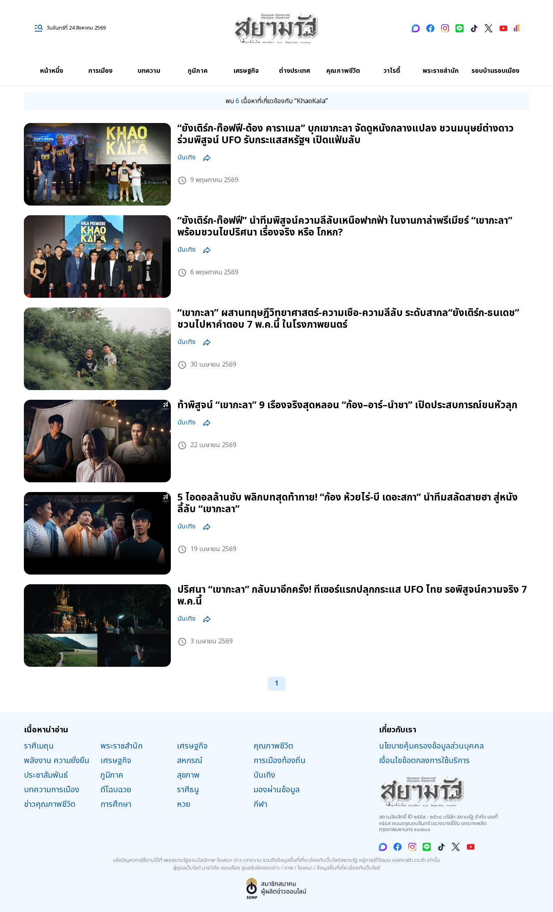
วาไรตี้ (391, 71)
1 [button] (277, 683)
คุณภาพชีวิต (343, 71)
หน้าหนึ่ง (51, 71)
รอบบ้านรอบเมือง (495, 71)
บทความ (149, 71)
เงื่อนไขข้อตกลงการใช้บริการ (424, 761)
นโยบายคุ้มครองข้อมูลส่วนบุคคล (431, 746)
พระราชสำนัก (441, 71)
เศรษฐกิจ (246, 71)
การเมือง (100, 71)
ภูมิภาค (197, 71)
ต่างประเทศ (294, 71)
